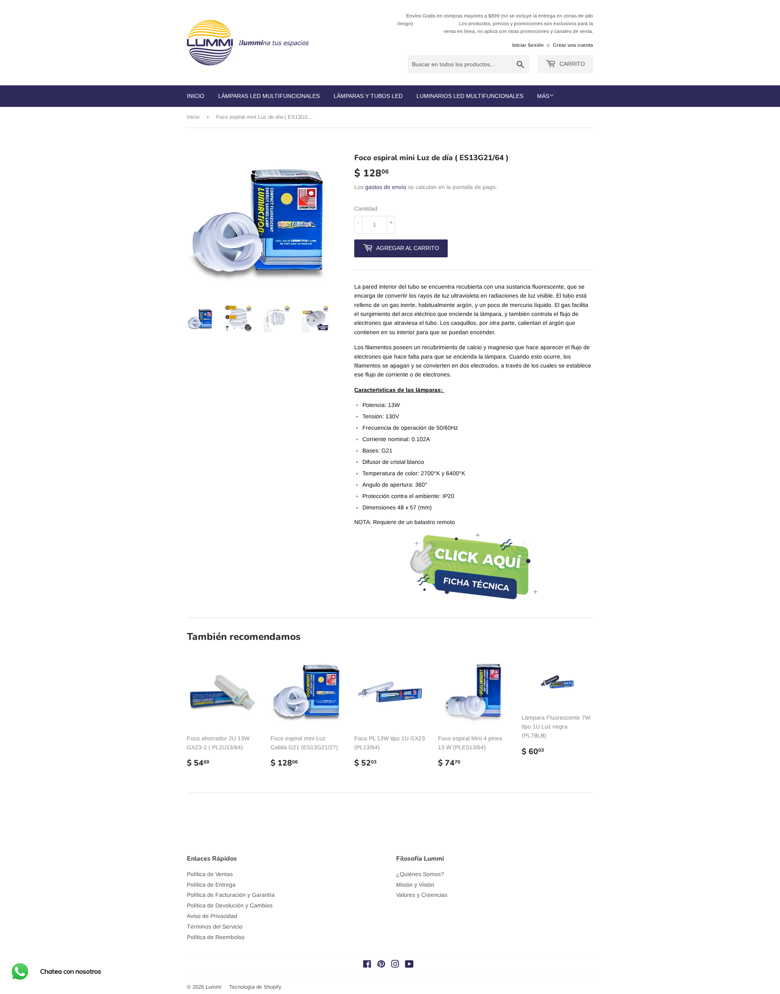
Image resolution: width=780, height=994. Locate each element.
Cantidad (365, 208)
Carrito (571, 64)
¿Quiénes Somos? (420, 874)
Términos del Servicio (215, 926)
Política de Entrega (211, 884)
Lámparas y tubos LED (368, 96)
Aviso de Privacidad (212, 916)
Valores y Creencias (421, 895)
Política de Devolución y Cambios (230, 905)
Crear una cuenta (573, 45)
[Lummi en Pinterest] (381, 965)
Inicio (195, 96)
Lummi (213, 987)
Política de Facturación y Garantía (231, 895)
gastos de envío (385, 187)
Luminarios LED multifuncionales (469, 96)
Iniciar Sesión (528, 45)
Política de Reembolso (216, 937)
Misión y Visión (415, 884)
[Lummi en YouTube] (409, 965)
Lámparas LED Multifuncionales (269, 96)
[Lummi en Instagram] (395, 965)
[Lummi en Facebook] (367, 965)
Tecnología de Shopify (255, 987)
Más (543, 96)
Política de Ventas (210, 874)
